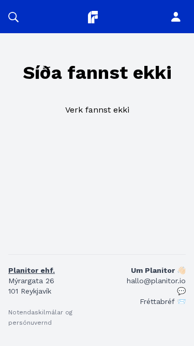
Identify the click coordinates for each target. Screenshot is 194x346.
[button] (13, 16)
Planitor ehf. (31, 270)
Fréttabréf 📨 (163, 301)
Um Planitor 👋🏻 (158, 270)
